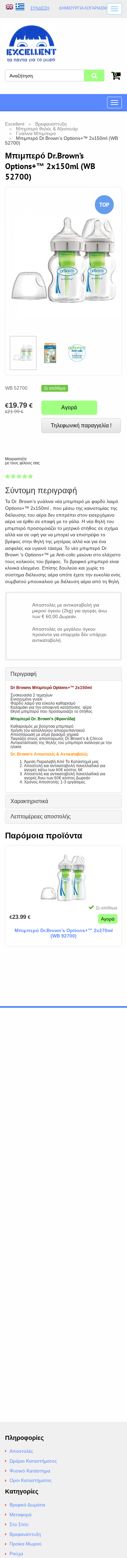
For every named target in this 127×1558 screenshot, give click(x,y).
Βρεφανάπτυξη (25, 1534)
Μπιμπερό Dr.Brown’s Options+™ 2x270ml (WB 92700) (64, 933)
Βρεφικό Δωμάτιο (27, 1504)
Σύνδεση (39, 8)
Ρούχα (16, 1553)
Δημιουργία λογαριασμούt (87, 8)
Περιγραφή (23, 674)
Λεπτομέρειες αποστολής (40, 816)
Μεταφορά (20, 1514)
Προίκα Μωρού (25, 1543)
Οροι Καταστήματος (30, 1480)
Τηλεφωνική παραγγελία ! (81, 425)
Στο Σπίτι (18, 1524)
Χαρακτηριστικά (29, 801)
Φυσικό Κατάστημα (29, 1470)
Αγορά (69, 407)
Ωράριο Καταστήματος (33, 1461)
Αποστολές (21, 1451)
